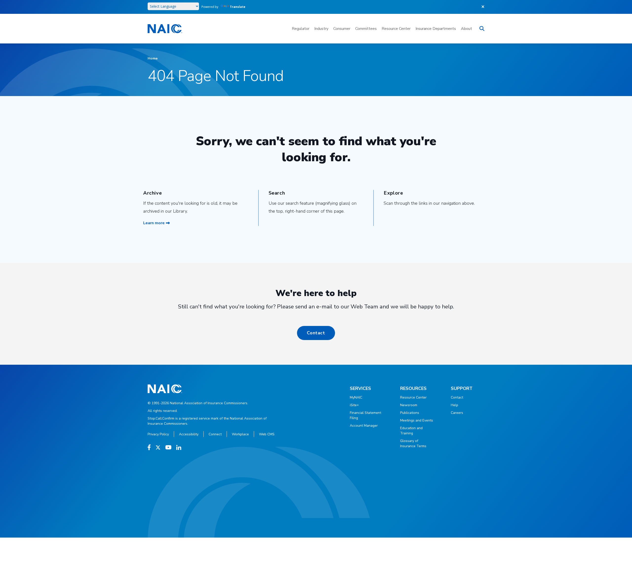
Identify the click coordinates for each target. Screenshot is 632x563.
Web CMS (267, 434)
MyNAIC (356, 397)
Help (454, 405)
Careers (457, 412)
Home (153, 58)
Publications (409, 412)
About (466, 28)
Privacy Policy (158, 434)
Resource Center (396, 28)
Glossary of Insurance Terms (413, 443)
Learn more (154, 223)
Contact (316, 333)
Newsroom (408, 405)
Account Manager (364, 425)
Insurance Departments (435, 28)
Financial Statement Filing (365, 415)
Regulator (300, 28)
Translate (237, 7)
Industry (321, 28)
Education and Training (411, 431)
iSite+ (354, 405)
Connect (215, 434)
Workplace (240, 434)
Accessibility (188, 434)
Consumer (341, 28)
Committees (366, 28)
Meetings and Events (416, 420)
